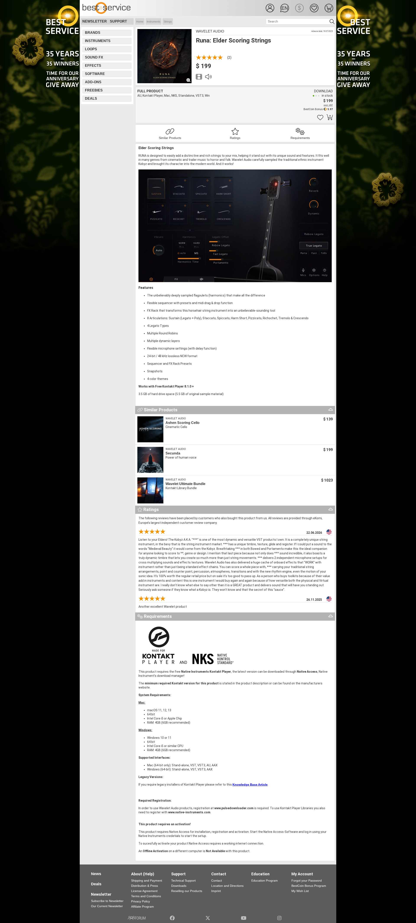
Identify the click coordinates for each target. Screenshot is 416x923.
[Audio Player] (208, 78)
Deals (91, 98)
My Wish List (300, 891)
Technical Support (183, 880)
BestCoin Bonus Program (308, 885)
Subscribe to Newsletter (107, 901)
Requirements (300, 138)
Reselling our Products (186, 891)
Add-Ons (93, 82)
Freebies (94, 90)
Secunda (173, 453)
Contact (216, 880)
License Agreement (144, 891)
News (96, 874)
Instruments (153, 21)
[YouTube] (243, 918)
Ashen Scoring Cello (183, 423)
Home (139, 21)
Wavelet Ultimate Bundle (185, 484)
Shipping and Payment (146, 880)
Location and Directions (227, 885)
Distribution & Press (144, 885)
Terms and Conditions (146, 896)
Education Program (264, 880)
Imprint (216, 891)
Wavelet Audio (210, 31)
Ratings (235, 138)
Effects (93, 65)
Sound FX (94, 57)
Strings (168, 21)
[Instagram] (279, 918)
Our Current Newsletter (107, 906)
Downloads (178, 885)
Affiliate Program (142, 906)
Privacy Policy (140, 901)
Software (95, 74)
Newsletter (94, 21)
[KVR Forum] (136, 918)
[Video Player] (199, 78)
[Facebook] (172, 918)
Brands (92, 32)
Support (118, 21)
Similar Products (170, 138)
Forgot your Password (306, 880)
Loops (91, 49)
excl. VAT (328, 105)
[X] (207, 918)
